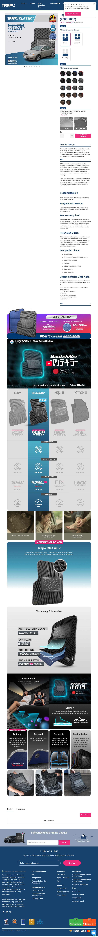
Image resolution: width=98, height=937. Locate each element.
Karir (59, 881)
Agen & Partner (63, 878)
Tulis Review (85, 815)
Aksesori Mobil (63, 892)
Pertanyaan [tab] (20, 809)
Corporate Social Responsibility (38, 894)
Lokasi (32, 3)
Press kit (76, 891)
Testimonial (77, 898)
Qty (61, 132)
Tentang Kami (37, 899)
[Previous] (8, 40)
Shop (23, 3)
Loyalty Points (37, 890)
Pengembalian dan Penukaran (39, 882)
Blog (74, 888)
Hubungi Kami (78, 901)
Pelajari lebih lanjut (73, 14)
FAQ (61, 303)
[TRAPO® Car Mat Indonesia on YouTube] (6, 912)
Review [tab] (10, 809)
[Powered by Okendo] (15, 815)
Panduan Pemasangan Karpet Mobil (81, 875)
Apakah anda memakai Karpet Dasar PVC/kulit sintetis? (72, 112)
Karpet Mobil (62, 889)
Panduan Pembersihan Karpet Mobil (81, 880)
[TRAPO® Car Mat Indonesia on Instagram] (10, 912)
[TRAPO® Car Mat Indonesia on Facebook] (3, 912)
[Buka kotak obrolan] (93, 933)
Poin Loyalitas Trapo (41, 5)
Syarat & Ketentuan (80, 885)
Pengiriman (36, 878)
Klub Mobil (61, 874)
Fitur (61, 159)
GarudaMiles (55, 3)
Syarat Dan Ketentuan (67, 144)
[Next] (55, 40)
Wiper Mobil (61, 895)
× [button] (94, 4)
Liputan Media (78, 894)
